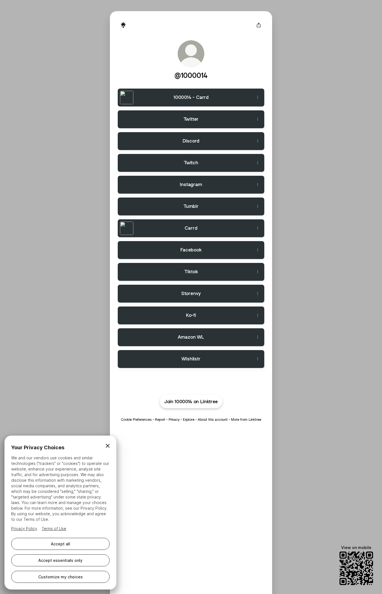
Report (160, 419)
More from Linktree (246, 419)
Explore (188, 419)
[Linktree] (123, 25)
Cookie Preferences (136, 419)
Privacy (174, 419)
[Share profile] (258, 25)
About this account (213, 419)
